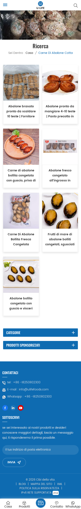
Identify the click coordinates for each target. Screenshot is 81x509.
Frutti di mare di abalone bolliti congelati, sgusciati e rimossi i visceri (60, 239)
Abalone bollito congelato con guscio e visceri (21, 303)
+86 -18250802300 (26, 382)
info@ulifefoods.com (34, 389)
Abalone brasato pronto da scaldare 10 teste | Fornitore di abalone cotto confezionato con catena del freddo (21, 111)
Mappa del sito (41, 484)
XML (59, 484)
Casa (29, 52)
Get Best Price (21, 120)
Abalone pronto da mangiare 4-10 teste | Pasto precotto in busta (60, 111)
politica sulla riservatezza (39, 488)
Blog (22, 484)
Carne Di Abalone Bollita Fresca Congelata (21, 239)
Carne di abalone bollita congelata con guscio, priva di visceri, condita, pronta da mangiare (21, 175)
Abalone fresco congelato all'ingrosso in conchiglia (60, 175)
